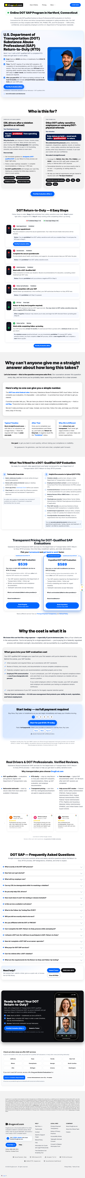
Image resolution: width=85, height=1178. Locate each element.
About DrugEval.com (72, 1126)
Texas (32, 1059)
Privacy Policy (67, 1166)
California (13, 1059)
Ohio (13, 1068)
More (52, 5)
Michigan (32, 1068)
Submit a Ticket (34, 1028)
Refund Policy (64, 614)
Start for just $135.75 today (42, 723)
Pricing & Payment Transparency (47, 614)
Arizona (52, 1068)
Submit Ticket (53, 970)
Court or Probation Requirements (14, 1077)
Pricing (44, 5)
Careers (68, 1132)
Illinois (13, 1063)
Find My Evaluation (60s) (14, 87)
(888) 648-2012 (68, 970)
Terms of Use (71, 1110)
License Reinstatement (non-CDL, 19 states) (39, 1077)
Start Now (75, 5)
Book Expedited (62, 605)
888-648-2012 (14, 1149)
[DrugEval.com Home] (15, 1124)
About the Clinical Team (72, 1129)
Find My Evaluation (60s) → (42, 194)
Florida (52, 1059)
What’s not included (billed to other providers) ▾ (22, 592)
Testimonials (38, 1129)
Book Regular (22, 605)
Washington (72, 1068)
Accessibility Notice (56, 1136)
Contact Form (15, 1151)
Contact (37, 1132)
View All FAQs (53, 975)
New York (72, 1059)
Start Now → (11, 1145)
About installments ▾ (13, 598)
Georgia (52, 1063)
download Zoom (21, 487)
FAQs (20, 1145)
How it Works (34, 5)
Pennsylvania (32, 1063)
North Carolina (72, 1063)
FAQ (36, 1142)
